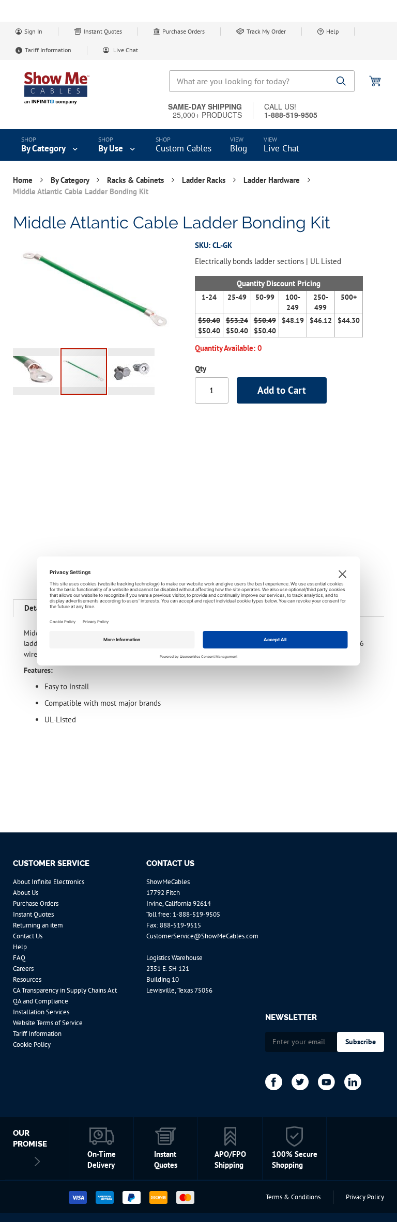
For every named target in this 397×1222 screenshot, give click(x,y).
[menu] (198, 145)
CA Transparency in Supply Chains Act (65, 990)
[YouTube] (326, 1082)
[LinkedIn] (352, 1082)
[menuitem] (50, 145)
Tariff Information (48, 50)
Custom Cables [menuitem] (183, 148)
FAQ (19, 957)
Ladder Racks (204, 180)
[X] (300, 1082)
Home (24, 180)
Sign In (33, 31)
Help (332, 31)
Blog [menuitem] (238, 148)
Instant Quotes (103, 31)
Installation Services (41, 1012)
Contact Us (27, 936)
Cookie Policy (32, 1044)
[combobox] (262, 81)
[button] (36, 371)
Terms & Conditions (293, 1197)
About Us (25, 892)
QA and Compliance (40, 1001)
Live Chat (125, 50)
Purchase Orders (183, 31)
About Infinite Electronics (48, 881)
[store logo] (57, 87)
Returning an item (38, 925)
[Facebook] (273, 1082)
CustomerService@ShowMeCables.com (202, 936)
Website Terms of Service (48, 1022)
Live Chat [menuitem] (281, 148)
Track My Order (266, 31)
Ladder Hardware (272, 180)
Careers (23, 968)
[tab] (35, 608)
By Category (71, 180)
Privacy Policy (365, 1197)
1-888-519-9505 (196, 914)
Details (35, 608)
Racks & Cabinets (136, 180)
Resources (27, 979)
